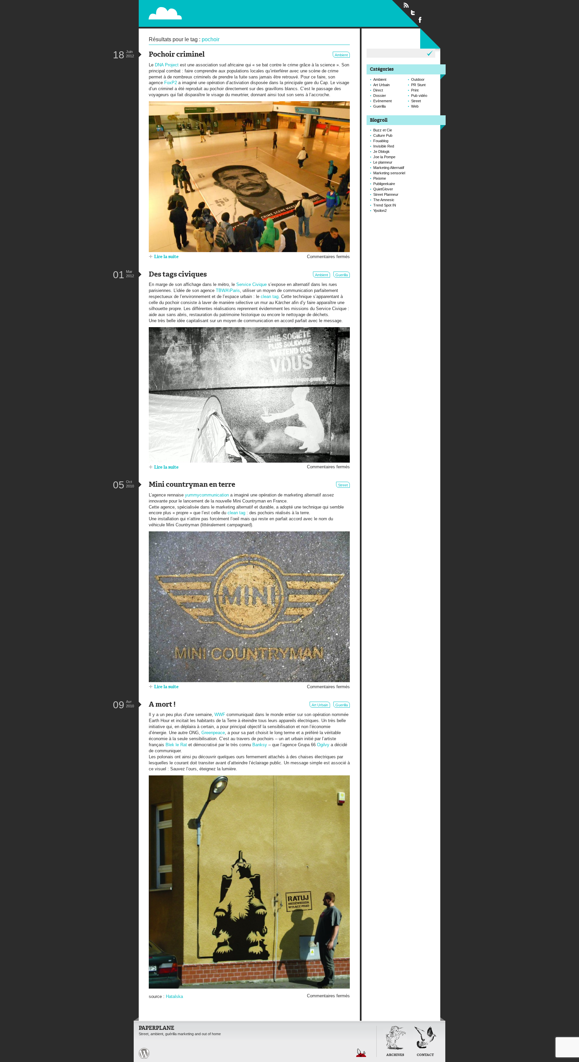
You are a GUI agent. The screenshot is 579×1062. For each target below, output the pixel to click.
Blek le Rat (176, 744)
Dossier (379, 96)
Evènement (382, 101)
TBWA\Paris (228, 290)
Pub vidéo (419, 96)
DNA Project (167, 64)
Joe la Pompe (384, 157)
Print (415, 90)
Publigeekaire (384, 184)
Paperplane (207, 13)
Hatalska (174, 996)
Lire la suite (166, 257)
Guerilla (341, 275)
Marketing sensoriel (389, 173)
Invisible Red (383, 146)
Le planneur (382, 162)
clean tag (269, 296)
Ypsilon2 (380, 211)
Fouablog (380, 141)
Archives (395, 1055)
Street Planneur (385, 194)
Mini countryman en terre (192, 484)
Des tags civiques (178, 274)
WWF (219, 714)
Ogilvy (323, 744)
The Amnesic (383, 200)
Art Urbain (320, 705)
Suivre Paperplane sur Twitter (413, 12)
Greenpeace (213, 732)
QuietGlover (383, 189)
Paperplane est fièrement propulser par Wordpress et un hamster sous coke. (144, 1053)
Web (415, 106)
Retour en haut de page (361, 1053)
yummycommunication (207, 494)
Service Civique (251, 284)
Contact (425, 1055)
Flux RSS (406, 5)
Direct (378, 90)
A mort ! (162, 704)
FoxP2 (170, 82)
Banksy (259, 744)
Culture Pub (382, 135)
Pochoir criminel (177, 54)
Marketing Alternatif (388, 168)
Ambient (341, 55)
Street (343, 485)
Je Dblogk (381, 152)
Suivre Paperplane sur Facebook (420, 19)
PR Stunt (418, 85)
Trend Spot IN (384, 205)
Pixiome (379, 178)
